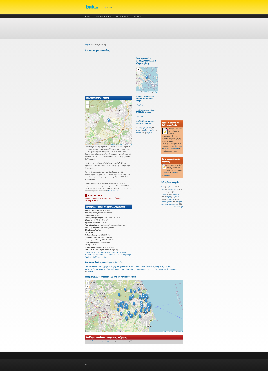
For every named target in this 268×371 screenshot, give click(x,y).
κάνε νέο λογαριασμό (171, 148)
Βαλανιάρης (115, 269)
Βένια (143, 267)
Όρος (163, 189)
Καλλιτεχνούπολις (100, 257)
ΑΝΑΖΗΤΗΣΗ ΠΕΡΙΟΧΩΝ (103, 16)
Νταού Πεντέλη (163, 269)
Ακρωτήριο (173, 189)
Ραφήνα (140, 105)
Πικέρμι (138, 133)
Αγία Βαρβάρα (103, 267)
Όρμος (171, 187)
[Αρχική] (92, 7)
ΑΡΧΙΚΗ (87, 16)
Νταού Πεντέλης (104, 269)
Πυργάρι (137, 267)
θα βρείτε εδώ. (113, 191)
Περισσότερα (178, 206)
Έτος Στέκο (125, 269)
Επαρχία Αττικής (91, 267)
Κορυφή (176, 194)
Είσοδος (109, 7)
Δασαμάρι (141, 128)
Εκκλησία (164, 192)
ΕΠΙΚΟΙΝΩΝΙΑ (137, 16)
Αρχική (87, 45)
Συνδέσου (178, 146)
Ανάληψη (112, 267)
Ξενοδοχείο (170, 199)
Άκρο (163, 187)
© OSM (120, 144)
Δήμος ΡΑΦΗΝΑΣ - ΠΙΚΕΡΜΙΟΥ (104, 254)
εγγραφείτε (110, 341)
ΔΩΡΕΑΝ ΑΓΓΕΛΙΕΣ (122, 16)
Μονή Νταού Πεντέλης (125, 267)
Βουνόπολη (150, 267)
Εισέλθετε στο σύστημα (96, 341)
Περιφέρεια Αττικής (92, 252)
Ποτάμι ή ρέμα (166, 202)
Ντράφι (138, 130)
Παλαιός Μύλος (149, 130)
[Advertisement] (134, 28)
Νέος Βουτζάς (160, 267)
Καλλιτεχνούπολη (91, 269)
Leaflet (113, 144)
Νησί (177, 197)
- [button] (88, 106)
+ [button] (87, 103)
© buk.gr (129, 144)
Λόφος (168, 197)
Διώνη (149, 128)
